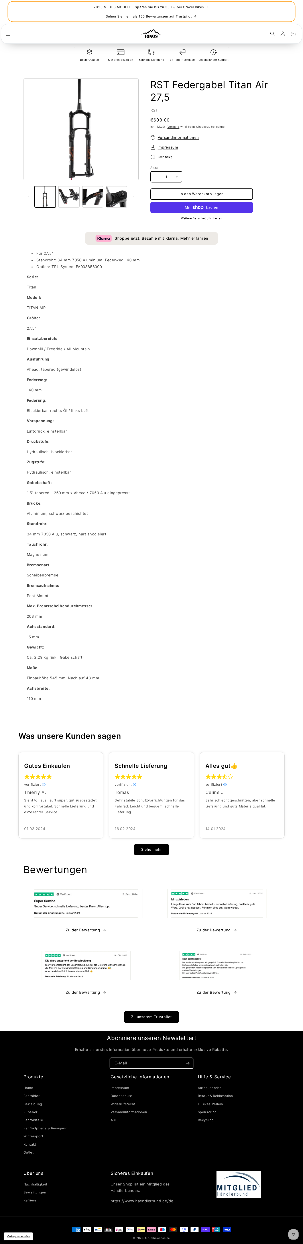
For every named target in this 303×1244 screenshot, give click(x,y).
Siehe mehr (151, 849)
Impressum (168, 147)
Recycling (206, 1120)
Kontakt (165, 157)
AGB (114, 1120)
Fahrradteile (33, 1120)
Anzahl (155, 167)
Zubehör (30, 1112)
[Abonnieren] (188, 1063)
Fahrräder (32, 1096)
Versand (173, 126)
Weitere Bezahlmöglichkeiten (201, 218)
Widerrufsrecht (123, 1104)
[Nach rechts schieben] (134, 197)
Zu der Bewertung (83, 930)
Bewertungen (35, 1192)
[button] (8, 34)
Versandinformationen (178, 137)
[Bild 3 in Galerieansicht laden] (93, 197)
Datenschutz (121, 1096)
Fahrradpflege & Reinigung (46, 1128)
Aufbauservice (210, 1088)
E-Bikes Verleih (210, 1104)
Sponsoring (207, 1112)
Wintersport (33, 1136)
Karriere (30, 1200)
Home (28, 1088)
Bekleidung (33, 1104)
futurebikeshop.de (157, 1238)
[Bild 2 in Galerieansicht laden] (69, 197)
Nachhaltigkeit (35, 1184)
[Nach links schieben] (28, 197)
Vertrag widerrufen (18, 1236)
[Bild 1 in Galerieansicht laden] (45, 197)
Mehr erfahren (194, 238)
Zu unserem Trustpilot (151, 1017)
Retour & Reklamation (215, 1096)
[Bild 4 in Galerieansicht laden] (116, 197)
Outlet (29, 1152)
